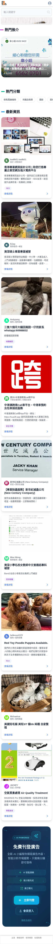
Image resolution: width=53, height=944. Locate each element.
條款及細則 (26, 920)
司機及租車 (28, 99)
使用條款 (29, 938)
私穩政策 (38, 938)
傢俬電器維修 (10, 99)
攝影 (41, 99)
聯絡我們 (20, 938)
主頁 (13, 938)
